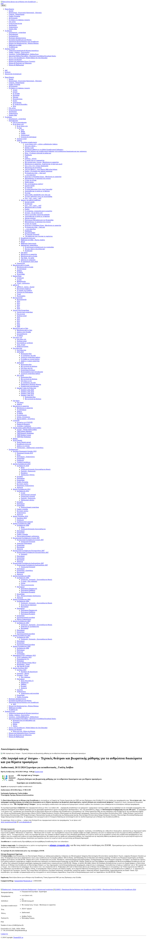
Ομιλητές (20, 690)
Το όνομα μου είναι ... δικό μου (35, 227)
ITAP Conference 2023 (24, 657)
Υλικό (19, 294)
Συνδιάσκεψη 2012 (23, 491)
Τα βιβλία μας (13, 709)
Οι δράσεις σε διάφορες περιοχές (19, 88)
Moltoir (15, 438)
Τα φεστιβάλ (21, 274)
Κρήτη (15, 101)
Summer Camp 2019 (27, 391)
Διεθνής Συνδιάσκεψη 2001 (21, 635)
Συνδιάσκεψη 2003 (23, 623)
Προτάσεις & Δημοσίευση (29, 672)
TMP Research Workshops (25, 433)
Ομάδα (23, 133)
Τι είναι (19, 279)
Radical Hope (17, 276)
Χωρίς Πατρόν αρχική (24, 442)
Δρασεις (19, 270)
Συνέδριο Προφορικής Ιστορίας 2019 (24, 451)
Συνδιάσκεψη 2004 (23, 601)
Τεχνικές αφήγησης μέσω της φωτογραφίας (38, 196)
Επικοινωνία (21, 263)
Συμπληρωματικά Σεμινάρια (26, 644)
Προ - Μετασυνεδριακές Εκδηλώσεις (29, 596)
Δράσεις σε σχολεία (23, 446)
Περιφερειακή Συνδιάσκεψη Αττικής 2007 (26, 538)
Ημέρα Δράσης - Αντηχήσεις (26, 419)
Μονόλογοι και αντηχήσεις (33, 167)
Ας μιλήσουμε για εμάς (28, 355)
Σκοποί (11, 79)
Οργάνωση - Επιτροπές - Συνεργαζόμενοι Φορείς (36, 579)
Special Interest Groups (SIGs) (26, 662)
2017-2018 (20, 375)
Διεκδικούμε (13, 111)
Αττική (15, 90)
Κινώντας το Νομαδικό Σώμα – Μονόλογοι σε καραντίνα (43, 176)
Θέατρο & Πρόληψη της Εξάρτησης (20, 735)
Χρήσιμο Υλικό (10, 711)
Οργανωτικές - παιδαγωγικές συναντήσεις (30, 447)
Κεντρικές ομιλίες (22, 484)
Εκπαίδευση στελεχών (28, 238)
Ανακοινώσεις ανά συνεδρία (30, 693)
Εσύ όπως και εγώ (26, 368)
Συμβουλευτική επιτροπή (25, 522)
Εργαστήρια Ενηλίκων (28, 370)
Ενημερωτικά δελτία (15, 110)
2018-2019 (20, 363)
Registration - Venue (23, 664)
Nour (26, 157)
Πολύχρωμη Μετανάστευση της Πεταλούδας (39, 220)
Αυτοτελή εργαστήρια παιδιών (30, 357)
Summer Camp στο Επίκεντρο (26, 388)
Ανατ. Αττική (21, 344)
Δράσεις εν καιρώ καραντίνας (30, 361)
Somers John (13, 115)
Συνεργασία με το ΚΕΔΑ (25, 343)
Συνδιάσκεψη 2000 (23, 648)
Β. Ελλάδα (16, 93)
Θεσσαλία (16, 95)
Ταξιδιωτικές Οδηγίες (28, 475)
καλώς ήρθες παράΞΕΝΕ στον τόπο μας (37, 195)
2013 (18, 303)
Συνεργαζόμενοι (22, 334)
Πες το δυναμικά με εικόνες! (34, 184)
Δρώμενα (20, 487)
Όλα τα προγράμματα (19, 122)
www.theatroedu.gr (25, 822)
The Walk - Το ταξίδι (27, 258)
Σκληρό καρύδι (29, 185)
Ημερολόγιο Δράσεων (24, 288)
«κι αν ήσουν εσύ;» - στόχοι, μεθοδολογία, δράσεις (41, 144)
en (1, 3)
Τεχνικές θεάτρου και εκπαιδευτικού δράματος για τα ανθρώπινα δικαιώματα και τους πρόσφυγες (56, 151)
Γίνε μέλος (12, 108)
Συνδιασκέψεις (13, 449)
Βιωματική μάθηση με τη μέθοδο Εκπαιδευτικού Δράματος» (44, 149)
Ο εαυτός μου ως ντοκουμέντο (34, 160)
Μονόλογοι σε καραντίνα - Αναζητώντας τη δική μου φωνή (43, 164)
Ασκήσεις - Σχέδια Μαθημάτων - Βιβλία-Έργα (23, 717)
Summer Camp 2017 (27, 395)
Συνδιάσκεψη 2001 (23, 637)
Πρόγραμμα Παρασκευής (29, 588)
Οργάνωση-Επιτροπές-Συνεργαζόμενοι (33, 529)
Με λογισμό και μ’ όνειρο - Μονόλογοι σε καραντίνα (42, 162)
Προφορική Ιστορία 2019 (25, 453)
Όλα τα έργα (21, 314)
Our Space (24, 252)
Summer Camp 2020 (27, 390)
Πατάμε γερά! (29, 148)
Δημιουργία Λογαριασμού (13, 74)
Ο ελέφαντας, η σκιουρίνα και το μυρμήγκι (38, 211)
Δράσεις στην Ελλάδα (24, 332)
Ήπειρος (15, 97)
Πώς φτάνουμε (25, 677)
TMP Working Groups (24, 435)
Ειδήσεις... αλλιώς (30, 158)
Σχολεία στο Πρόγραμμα (25, 292)
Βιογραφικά (20, 547)
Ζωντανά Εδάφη (30, 232)
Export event (39, 771)
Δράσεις (19, 140)
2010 (18, 308)
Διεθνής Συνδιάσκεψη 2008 (21, 523)
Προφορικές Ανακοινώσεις (25, 485)
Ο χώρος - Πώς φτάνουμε (29, 581)
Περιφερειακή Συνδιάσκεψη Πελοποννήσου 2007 (29, 550)
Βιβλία (15, 724)
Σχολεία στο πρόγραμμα (28, 137)
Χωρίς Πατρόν (17, 440)
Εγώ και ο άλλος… (31, 146)
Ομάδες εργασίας (22, 509)
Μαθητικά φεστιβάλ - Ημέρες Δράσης (33, 240)
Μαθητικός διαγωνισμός (28, 243)
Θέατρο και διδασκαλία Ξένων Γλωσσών (22, 733)
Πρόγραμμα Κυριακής (28, 592)
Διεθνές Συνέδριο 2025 (20, 668)
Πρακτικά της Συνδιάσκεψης (30, 626)
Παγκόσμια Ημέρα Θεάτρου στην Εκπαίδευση (24, 702)
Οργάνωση (20, 278)
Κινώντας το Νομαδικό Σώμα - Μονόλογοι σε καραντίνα (43, 225)
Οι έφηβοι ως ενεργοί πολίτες (30, 359)
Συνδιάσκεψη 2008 (23, 525)
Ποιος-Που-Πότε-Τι (27, 681)
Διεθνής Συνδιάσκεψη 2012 (21, 489)
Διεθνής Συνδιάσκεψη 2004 (21, 599)
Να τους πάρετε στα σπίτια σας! (35, 249)
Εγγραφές (20, 476)
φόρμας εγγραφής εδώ (60, 845)
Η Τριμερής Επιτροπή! (32, 234)
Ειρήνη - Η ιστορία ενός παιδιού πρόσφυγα (38, 171)
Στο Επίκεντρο (17, 348)
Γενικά (23, 493)
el (2, 3)
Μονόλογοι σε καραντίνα (29, 254)
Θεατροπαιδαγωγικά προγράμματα (32, 372)
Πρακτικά (20, 652)
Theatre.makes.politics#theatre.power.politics (27, 428)
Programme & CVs (23, 659)
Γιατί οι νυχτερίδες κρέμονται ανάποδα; (37, 214)
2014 (18, 301)
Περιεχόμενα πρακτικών (28, 605)
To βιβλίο (20, 335)
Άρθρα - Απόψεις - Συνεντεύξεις (19, 715)
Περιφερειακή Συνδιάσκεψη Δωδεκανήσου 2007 (28, 563)
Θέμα (18, 455)
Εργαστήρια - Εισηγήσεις (25, 570)
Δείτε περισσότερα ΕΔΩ (8, 822)
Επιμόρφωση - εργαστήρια (17, 119)
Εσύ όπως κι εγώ (26, 381)
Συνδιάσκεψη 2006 (23, 578)
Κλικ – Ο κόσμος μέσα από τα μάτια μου (38, 153)
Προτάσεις (24, 473)
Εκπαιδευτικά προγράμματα (30, 386)
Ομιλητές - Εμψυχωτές (28, 471)
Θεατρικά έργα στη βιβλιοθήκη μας (24, 720)
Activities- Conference (24, 426)
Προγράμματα (13, 120)
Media (23, 131)
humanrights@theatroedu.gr (23, 881)
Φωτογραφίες (21, 296)
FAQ (22, 129)
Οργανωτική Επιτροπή (28, 541)
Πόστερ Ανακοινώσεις (24, 619)
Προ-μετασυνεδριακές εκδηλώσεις (28, 536)
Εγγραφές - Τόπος (22, 675)
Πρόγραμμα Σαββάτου (28, 590)
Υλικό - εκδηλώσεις (23, 283)
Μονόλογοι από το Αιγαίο (33, 207)
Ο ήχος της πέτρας (30, 180)
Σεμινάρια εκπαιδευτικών (29, 142)
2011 (18, 307)
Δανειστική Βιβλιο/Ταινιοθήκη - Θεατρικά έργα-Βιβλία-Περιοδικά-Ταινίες (32, 718)
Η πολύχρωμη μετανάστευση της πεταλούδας (39, 247)
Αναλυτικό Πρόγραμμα (24, 543)
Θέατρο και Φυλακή (15, 729)
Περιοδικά (16, 722)
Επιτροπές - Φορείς (23, 673)
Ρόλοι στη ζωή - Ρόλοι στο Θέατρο (24, 731)
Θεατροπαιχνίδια (26, 354)
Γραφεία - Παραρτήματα (16, 83)
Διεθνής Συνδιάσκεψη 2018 (21, 464)
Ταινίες (15, 726)
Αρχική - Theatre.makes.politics (27, 429)
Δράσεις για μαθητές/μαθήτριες (31, 200)
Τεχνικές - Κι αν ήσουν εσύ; (34, 213)
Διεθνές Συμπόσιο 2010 (20, 516)
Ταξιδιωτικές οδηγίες (27, 500)
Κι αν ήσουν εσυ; (22, 126)
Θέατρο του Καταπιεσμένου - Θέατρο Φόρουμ (24, 706)
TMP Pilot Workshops (24, 437)
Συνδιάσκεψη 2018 (23, 466)
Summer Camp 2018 (27, 393)
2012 (18, 305)
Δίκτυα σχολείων (30, 218)
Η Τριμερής (28, 187)
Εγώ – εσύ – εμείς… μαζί (33, 198)
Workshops (20, 661)
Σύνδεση (7, 72)
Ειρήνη (27, 209)
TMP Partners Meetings (24, 431)
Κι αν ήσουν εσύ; (18, 124)
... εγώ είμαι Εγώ (30, 175)
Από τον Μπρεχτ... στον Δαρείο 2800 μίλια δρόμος (41, 169)
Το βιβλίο (20, 272)
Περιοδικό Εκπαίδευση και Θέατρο (20, 700)
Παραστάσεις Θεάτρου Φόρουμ (31, 384)
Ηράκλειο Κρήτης (22, 346)
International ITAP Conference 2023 (24, 655)
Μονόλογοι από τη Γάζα (20, 328)
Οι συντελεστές (22, 415)
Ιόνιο (14, 106)
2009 (18, 326)
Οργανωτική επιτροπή (28, 496)
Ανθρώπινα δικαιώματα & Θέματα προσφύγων (24, 713)
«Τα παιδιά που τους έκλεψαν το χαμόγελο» (39, 236)
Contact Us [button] (4, 934)
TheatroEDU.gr (18, 937)
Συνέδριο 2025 (21, 670)
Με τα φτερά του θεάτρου (29, 366)
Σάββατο (23, 684)
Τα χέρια (27, 193)
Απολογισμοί (25, 135)
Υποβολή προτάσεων (23, 462)
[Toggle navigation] (37, 2)
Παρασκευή (24, 682)
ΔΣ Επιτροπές (13, 86)
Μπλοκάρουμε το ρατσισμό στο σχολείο (38, 178)
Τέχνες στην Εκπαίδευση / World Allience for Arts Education (28, 728)
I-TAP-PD (16, 420)
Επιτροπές (24, 554)
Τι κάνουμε (8, 117)
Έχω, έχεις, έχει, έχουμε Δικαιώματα (36, 166)
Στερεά (15, 92)
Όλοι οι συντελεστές (27, 585)
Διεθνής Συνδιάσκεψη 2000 (21, 646)
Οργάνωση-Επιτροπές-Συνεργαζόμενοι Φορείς (35, 469)
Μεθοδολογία (21, 281)
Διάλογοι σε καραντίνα (28, 260)
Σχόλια (23, 583)
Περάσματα (28, 204)
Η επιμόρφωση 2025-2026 (29, 261)
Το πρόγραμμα (21, 269)
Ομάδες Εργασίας (14, 84)
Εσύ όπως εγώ (17, 337)
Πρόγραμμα (20, 478)
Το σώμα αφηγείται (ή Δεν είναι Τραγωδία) (38, 189)
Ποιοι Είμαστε (9, 77)
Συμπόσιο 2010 (22, 518)
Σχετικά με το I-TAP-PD (24, 422)
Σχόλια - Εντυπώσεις (23, 417)
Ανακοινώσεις (13, 113)
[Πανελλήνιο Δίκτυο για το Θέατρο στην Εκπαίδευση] (18, 2)
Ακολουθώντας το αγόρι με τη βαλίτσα (37, 191)
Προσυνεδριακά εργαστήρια (30, 507)
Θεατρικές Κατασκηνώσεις (17, 699)
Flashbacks (28, 155)
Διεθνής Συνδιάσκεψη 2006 (21, 576)
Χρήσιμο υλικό (22, 139)
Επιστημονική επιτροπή (28, 494)
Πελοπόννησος (17, 99)
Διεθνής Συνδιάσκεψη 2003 (21, 621)
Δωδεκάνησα (17, 102)
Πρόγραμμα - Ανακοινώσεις (26, 457)
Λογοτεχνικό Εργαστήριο (21, 310)
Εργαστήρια (20, 458)
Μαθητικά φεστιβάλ (15, 708)
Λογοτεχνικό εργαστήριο (25, 312)
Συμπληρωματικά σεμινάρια (26, 617)
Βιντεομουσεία (17, 298)
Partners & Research (23, 424)
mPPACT (16, 285)
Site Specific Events (23, 666)
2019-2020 (20, 352)
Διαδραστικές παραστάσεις (29, 245)
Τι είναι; (19, 128)
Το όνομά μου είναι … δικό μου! (35, 173)
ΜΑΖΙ (23, 242)
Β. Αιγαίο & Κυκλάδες (20, 104)
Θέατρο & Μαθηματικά (16, 737)
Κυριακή (23, 686)
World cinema (29, 182)
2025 (14, 704)
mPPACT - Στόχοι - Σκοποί (25, 287)
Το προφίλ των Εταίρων (24, 290)
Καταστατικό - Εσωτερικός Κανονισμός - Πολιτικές (25, 81)
